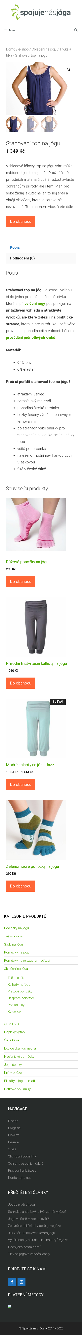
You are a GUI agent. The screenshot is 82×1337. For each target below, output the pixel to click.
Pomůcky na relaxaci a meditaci (27, 960)
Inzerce (13, 1142)
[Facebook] (12, 1282)
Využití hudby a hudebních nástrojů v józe (38, 1240)
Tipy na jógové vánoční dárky (29, 1254)
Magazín (14, 1128)
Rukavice (14, 1011)
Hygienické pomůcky (19, 1056)
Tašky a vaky (13, 936)
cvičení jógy (34, 303)
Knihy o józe (13, 1073)
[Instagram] (21, 1282)
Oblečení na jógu (44, 49)
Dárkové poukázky (17, 1089)
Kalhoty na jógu (19, 984)
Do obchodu (20, 221)
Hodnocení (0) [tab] (22, 258)
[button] (68, 69)
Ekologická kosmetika (20, 1048)
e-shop (23, 49)
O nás (12, 1149)
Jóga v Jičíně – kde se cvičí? (28, 1219)
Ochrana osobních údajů (25, 1163)
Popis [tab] (15, 247)
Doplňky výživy (14, 1032)
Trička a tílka (16, 978)
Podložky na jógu (16, 928)
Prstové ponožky (20, 991)
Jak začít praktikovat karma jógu (31, 1233)
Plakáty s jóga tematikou (22, 1081)
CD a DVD (11, 1024)
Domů (10, 49)
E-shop (13, 1121)
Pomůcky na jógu (16, 952)
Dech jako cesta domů (24, 1247)
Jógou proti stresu (21, 1204)
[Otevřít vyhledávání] (76, 30)
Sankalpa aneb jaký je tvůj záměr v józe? (37, 1212)
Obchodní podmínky (22, 1156)
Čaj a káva (11, 1040)
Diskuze (14, 1135)
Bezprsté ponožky (21, 998)
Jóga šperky (13, 1065)
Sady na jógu (13, 944)
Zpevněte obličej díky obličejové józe (34, 1226)
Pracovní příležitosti (22, 1170)
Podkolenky (16, 1005)
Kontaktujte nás (19, 1178)
